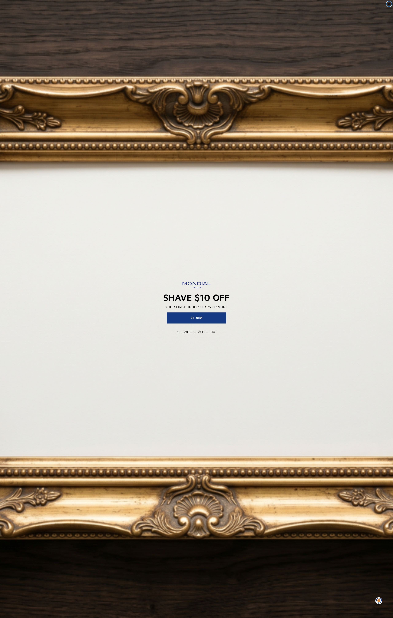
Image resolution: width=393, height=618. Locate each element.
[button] (378, 600)
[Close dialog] (389, 4)
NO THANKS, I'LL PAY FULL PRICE (196, 332)
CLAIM (196, 318)
